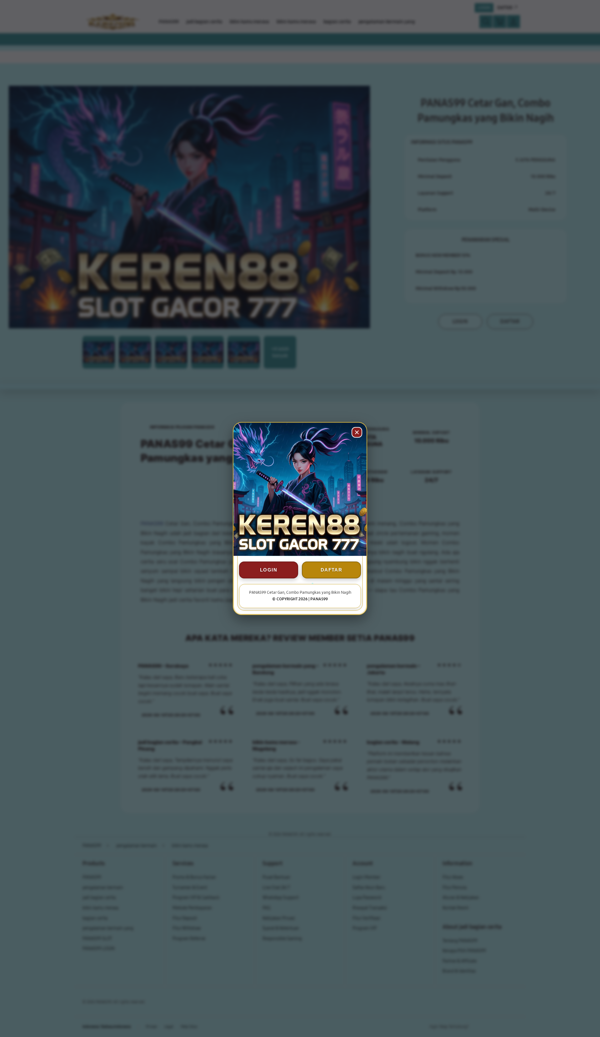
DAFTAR (331, 569)
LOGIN (268, 569)
